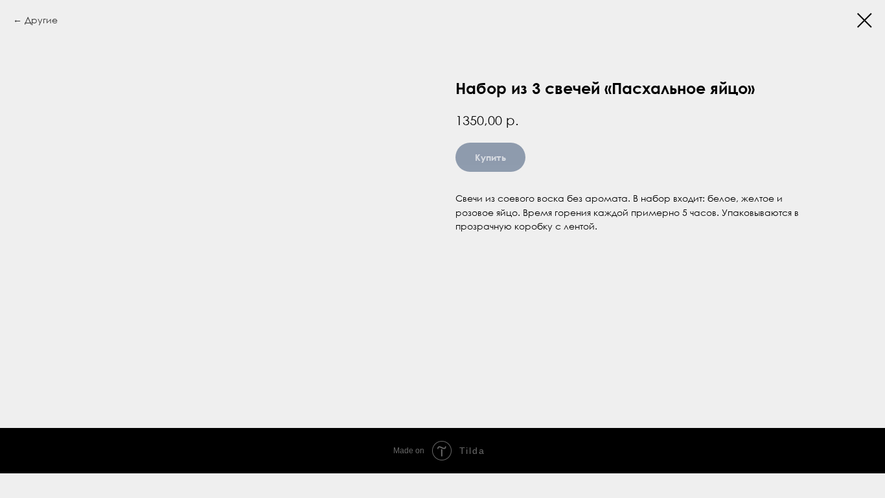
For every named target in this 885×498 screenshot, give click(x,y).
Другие (41, 19)
